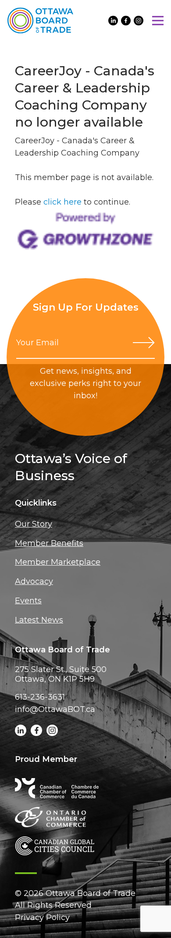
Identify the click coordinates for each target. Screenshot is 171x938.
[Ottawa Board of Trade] (40, 20)
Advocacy (34, 581)
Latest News (39, 620)
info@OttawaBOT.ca (55, 709)
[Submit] (144, 342)
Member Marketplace (57, 562)
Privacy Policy (42, 917)
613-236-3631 (40, 697)
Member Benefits (49, 543)
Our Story (33, 524)
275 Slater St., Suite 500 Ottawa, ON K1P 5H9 (61, 674)
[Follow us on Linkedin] (113, 20)
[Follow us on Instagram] (138, 20)
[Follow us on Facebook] (126, 20)
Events (28, 600)
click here (62, 202)
